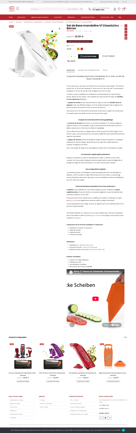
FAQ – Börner (74, 400)
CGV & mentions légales (77, 407)
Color (69, 49)
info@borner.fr (104, 408)
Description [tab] (71, 70)
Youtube (105, 418)
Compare (72, 61)
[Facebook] (123, 2)
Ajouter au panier (89, 56)
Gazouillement (125, 28)
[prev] (118, 26)
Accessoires (57, 17)
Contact (42, 400)
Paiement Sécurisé (76, 403)
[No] (134, 430)
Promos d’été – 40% (107, 17)
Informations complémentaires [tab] (88, 70)
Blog (119, 17)
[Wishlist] (119, 9)
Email (125, 38)
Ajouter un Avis (88, 31)
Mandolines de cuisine (16, 400)
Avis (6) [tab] (105, 70)
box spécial (74, 200)
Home (11, 17)
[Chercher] (81, 9)
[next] (121, 26)
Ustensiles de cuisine (87, 17)
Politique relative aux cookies (79, 414)
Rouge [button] (81, 49)
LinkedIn (125, 31)
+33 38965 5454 (104, 405)
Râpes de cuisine (15, 403)
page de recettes (95, 215)
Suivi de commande (46, 403)
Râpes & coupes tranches (39, 17)
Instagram (78, 218)
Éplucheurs (71, 17)
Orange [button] (78, 49)
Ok (123, 430)
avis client (78, 31)
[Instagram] (126, 2)
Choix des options (23, 381)
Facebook (125, 25)
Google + (125, 35)
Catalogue (13, 418)
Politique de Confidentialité (78, 410)
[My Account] (114, 9)
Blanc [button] (74, 49)
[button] (124, 337)
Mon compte (44, 407)
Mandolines (21, 17)
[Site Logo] (14, 9)
